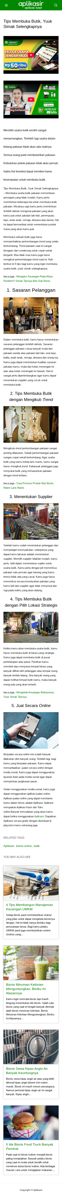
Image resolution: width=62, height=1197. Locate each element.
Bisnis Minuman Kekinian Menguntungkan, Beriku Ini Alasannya (26, 989)
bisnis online (24, 846)
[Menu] (6, 5)
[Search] (56, 5)
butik (37, 846)
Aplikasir (39, 816)
